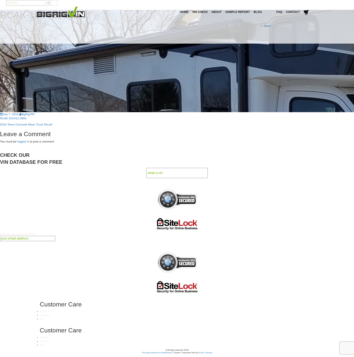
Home (184, 12)
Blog (258, 12)
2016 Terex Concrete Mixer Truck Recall (26, 124)
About (216, 12)
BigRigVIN (27, 114)
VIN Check (200, 12)
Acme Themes (205, 352)
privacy (45, 315)
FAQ (279, 12)
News (267, 25)
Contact (293, 12)
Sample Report (237, 12)
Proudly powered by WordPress (157, 352)
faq (42, 318)
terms (44, 311)
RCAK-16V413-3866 (13, 118)
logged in (23, 141)
